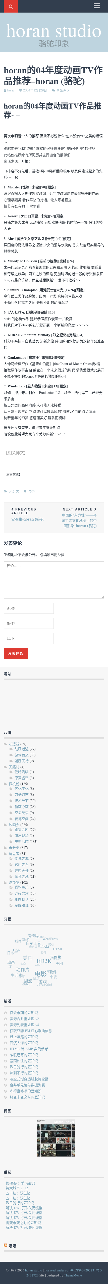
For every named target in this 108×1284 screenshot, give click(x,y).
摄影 (27, 981)
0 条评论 (63, 90)
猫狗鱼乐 (22, 887)
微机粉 (14, 783)
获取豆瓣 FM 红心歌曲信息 (31, 1030)
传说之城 (22, 858)
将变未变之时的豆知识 (27, 1097)
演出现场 (22, 835)
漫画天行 (22, 760)
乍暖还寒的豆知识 (24, 1054)
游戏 (41, 983)
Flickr (46, 948)
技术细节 (22, 800)
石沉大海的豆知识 (24, 1042)
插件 (19, 940)
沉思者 (14, 853)
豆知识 (41, 936)
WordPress (51, 940)
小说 (52, 978)
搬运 (52, 945)
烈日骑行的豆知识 (24, 1066)
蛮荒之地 (22, 876)
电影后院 (22, 841)
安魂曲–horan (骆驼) (27, 514)
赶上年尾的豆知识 (24, 1036)
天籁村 (14, 766)
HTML (59, 951)
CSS (17, 949)
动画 (11, 961)
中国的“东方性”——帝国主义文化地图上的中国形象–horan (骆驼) (79, 517)
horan (11, 90)
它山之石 (22, 864)
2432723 (32, 1275)
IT (9, 964)
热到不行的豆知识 (24, 1072)
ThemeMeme (73, 1275)
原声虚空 (22, 777)
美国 (28, 959)
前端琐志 (22, 794)
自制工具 (35, 944)
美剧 (59, 965)
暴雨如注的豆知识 (24, 1060)
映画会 (14, 824)
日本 (11, 951)
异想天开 (22, 870)
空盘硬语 (22, 812)
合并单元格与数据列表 (27, 1085)
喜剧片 (56, 960)
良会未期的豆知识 (24, 1012)
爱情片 (35, 936)
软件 (52, 974)
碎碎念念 (22, 893)
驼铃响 (14, 882)
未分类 (14, 491)
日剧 (48, 971)
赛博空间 (22, 818)
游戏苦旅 (22, 754)
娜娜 (13, 1246)
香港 (43, 951)
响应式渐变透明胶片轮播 (29, 1078)
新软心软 (22, 806)
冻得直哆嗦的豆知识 (25, 1091)
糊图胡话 (22, 899)
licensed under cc (56, 1270)
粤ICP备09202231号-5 (86, 1270)
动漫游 (14, 744)
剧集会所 (22, 829)
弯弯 (22, 961)
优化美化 (22, 788)
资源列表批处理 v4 (24, 1024)
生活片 (15, 974)
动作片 (22, 970)
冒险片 (26, 938)
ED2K (44, 963)
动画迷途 (22, 748)
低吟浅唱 (22, 771)
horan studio (53, 29)
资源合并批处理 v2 (24, 1018)
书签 (31, 491)
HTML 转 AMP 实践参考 (29, 1048)
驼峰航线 (22, 905)
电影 (40, 975)
